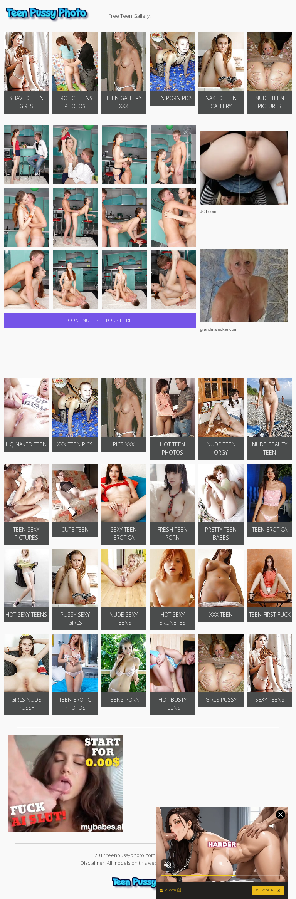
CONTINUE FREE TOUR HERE (100, 320)
